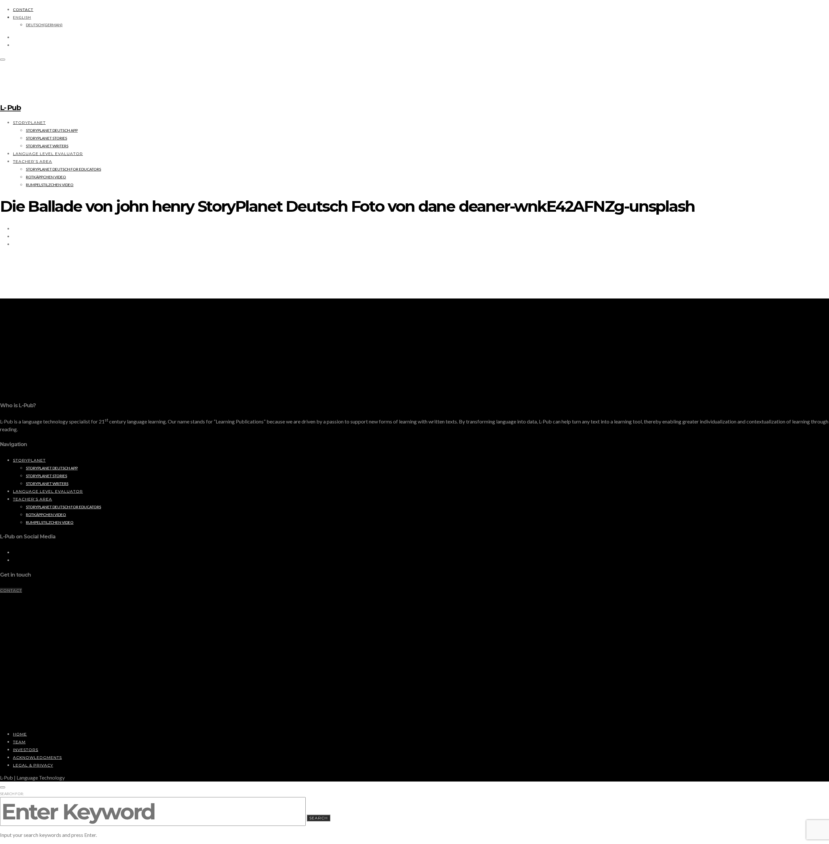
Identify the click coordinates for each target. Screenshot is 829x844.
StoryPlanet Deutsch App (52, 130)
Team (19, 741)
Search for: (12, 793)
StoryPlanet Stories (46, 138)
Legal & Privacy (33, 765)
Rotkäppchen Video (46, 176)
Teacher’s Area (32, 161)
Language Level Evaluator (48, 153)
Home (20, 734)
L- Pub (10, 107)
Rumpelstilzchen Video (50, 184)
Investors (25, 749)
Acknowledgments (37, 757)
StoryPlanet (29, 122)
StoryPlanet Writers (47, 145)
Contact (23, 9)
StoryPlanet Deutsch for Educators (63, 169)
